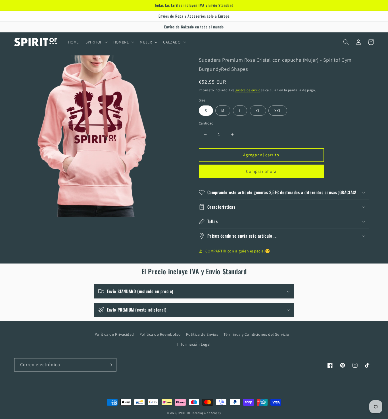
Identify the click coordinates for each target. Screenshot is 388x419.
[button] (96, 42)
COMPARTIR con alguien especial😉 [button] (237, 251)
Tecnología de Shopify (206, 413)
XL (258, 110)
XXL (277, 110)
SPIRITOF (184, 413)
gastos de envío (247, 90)
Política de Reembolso (160, 334)
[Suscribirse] (110, 365)
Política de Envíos (202, 334)
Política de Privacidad (114, 334)
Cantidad (206, 123)
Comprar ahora (261, 171)
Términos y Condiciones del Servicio (256, 334)
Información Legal (194, 344)
